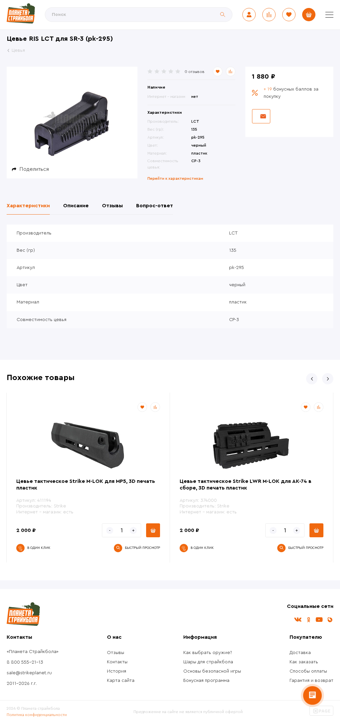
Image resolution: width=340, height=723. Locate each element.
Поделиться (34, 169)
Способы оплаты (308, 671)
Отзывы (115, 652)
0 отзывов (195, 72)
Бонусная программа (206, 680)
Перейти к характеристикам (175, 178)
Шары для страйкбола (208, 662)
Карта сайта (120, 680)
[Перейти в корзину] (308, 14)
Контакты (117, 662)
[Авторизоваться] (249, 14)
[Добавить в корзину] (153, 530)
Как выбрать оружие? (207, 652)
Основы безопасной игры (212, 671)
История (116, 671)
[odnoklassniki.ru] (308, 619)
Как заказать (304, 662)
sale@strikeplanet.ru (29, 673)
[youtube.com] (319, 619)
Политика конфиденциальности (37, 715)
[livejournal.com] (329, 619)
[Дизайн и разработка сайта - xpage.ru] (321, 714)
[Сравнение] (269, 14)
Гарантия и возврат (311, 680)
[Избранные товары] (289, 14)
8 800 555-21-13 (25, 662)
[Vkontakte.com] (297, 619)
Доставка (300, 652)
